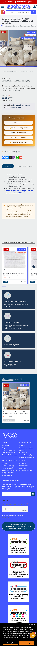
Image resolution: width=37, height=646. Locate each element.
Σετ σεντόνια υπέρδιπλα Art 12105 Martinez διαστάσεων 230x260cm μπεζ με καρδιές (15, 412)
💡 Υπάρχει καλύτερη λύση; (18, 142)
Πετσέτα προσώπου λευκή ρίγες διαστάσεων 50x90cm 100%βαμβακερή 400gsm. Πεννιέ (14, 274)
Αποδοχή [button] (27, 643)
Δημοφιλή (18, 379)
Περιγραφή (8, 166)
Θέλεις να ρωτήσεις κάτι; (12, 152)
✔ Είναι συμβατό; (18, 123)
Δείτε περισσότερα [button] (14, 90)
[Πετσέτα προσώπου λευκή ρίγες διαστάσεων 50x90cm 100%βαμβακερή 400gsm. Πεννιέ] (15, 259)
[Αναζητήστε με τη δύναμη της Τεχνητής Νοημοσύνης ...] (33, 12)
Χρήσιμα (22, 460)
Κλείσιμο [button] (32, 624)
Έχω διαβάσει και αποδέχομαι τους (16, 516)
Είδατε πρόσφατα (7, 379)
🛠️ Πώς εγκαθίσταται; (18, 132)
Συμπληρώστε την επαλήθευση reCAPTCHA (14, 504)
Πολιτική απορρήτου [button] (26, 637)
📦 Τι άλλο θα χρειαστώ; (18, 137)
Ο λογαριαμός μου (25, 442)
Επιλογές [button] (10, 643)
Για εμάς (4, 442)
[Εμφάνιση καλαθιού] (34, 6)
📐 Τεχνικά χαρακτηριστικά (18, 128)
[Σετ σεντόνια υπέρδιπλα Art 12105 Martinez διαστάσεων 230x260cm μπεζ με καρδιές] (16, 396)
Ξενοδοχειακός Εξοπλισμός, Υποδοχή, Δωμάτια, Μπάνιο (20, 26)
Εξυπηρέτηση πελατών (9, 460)
